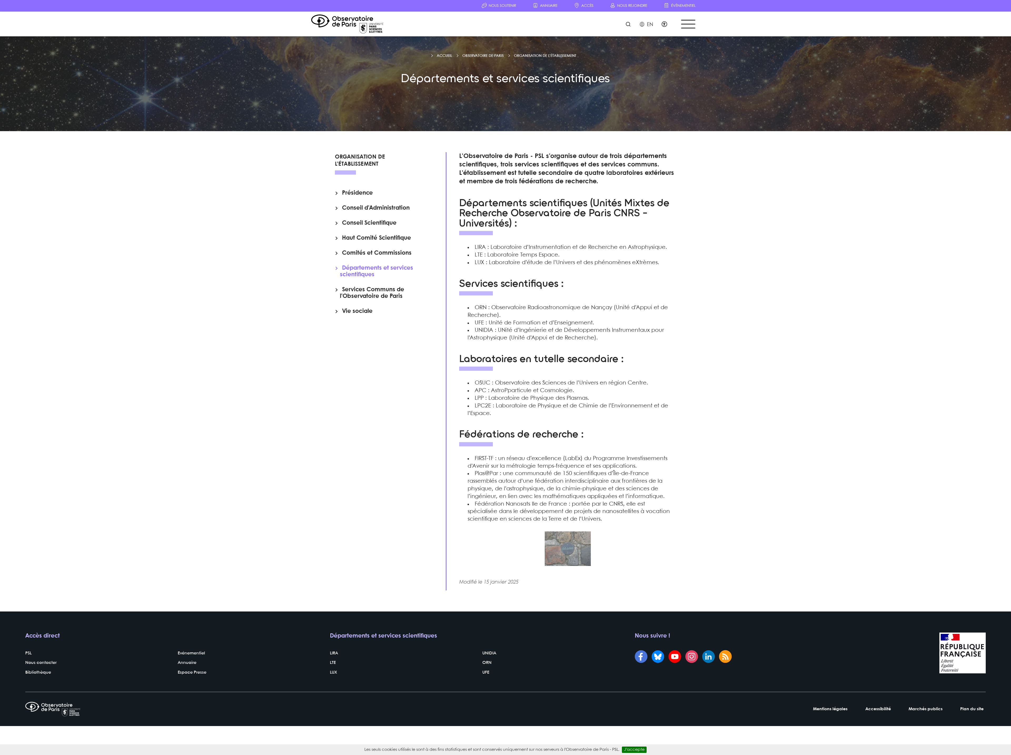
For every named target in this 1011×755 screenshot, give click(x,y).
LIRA (334, 653)
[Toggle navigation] (688, 24)
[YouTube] (674, 657)
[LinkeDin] (708, 657)
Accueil (444, 56)
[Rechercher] (628, 24)
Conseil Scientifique (369, 223)
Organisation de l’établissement (545, 56)
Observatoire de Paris (483, 56)
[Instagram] (691, 657)
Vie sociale (357, 311)
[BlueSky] (658, 657)
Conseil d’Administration (376, 208)
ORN (487, 663)
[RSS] (725, 657)
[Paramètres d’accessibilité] (664, 24)
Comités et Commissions (377, 253)
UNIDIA (489, 653)
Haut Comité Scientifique (376, 238)
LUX (333, 672)
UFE (485, 672)
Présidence (357, 193)
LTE (333, 663)
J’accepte (634, 750)
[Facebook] (641, 657)
